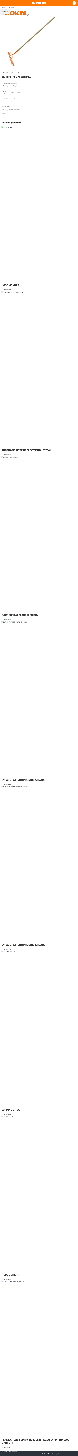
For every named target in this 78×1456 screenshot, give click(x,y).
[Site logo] (39, 3)
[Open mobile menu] (2, 3)
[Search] (74, 3)
